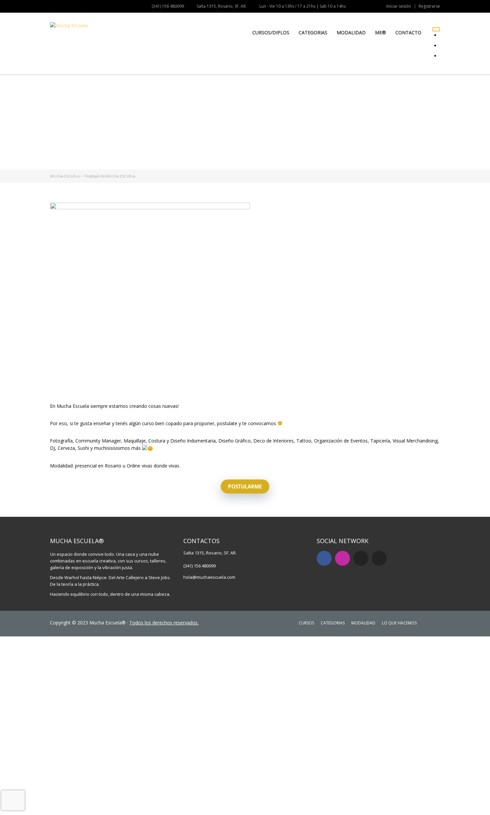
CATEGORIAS (313, 32)
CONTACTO (408, 32)
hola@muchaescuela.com (209, 577)
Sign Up (37, 804)
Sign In (53, 804)
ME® (380, 32)
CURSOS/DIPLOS (270, 32)
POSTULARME (245, 486)
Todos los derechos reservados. (164, 622)
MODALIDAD (351, 32)
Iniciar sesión (398, 6)
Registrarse (429, 6)
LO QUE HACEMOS (399, 623)
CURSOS (306, 623)
